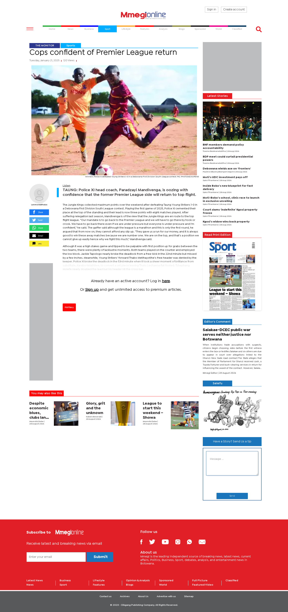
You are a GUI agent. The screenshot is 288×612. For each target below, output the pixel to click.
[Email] (205, 541)
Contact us (105, 597)
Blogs (129, 585)
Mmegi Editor (210, 373)
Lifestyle (99, 580)
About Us (143, 597)
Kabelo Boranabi (94, 417)
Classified (232, 580)
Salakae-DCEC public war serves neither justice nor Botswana (227, 334)
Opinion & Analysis (138, 580)
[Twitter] (155, 541)
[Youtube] (168, 541)
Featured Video (202, 585)
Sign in (211, 9)
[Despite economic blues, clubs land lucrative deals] (66, 413)
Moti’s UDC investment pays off (225, 177)
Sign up (92, 289)
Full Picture (199, 580)
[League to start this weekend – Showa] (185, 415)
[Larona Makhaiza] (39, 193)
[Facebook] (144, 541)
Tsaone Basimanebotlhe (214, 151)
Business (65, 580)
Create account (234, 9)
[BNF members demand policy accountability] (232, 121)
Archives (125, 597)
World (163, 585)
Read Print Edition (218, 235)
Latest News (34, 580)
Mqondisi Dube (36, 421)
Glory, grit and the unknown (95, 408)
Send (232, 496)
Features (99, 585)
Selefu (217, 383)
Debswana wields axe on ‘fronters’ (227, 168)
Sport (63, 585)
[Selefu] (232, 410)
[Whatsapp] (192, 541)
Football (69, 307)
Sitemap (189, 597)
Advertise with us (166, 597)
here (166, 281)
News (30, 585)
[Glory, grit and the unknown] (123, 413)
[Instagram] (180, 541)
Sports (70, 45)
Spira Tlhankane (211, 180)
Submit (101, 557)
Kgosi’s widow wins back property (226, 221)
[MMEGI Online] (144, 15)
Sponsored (166, 580)
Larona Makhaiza (39, 205)
